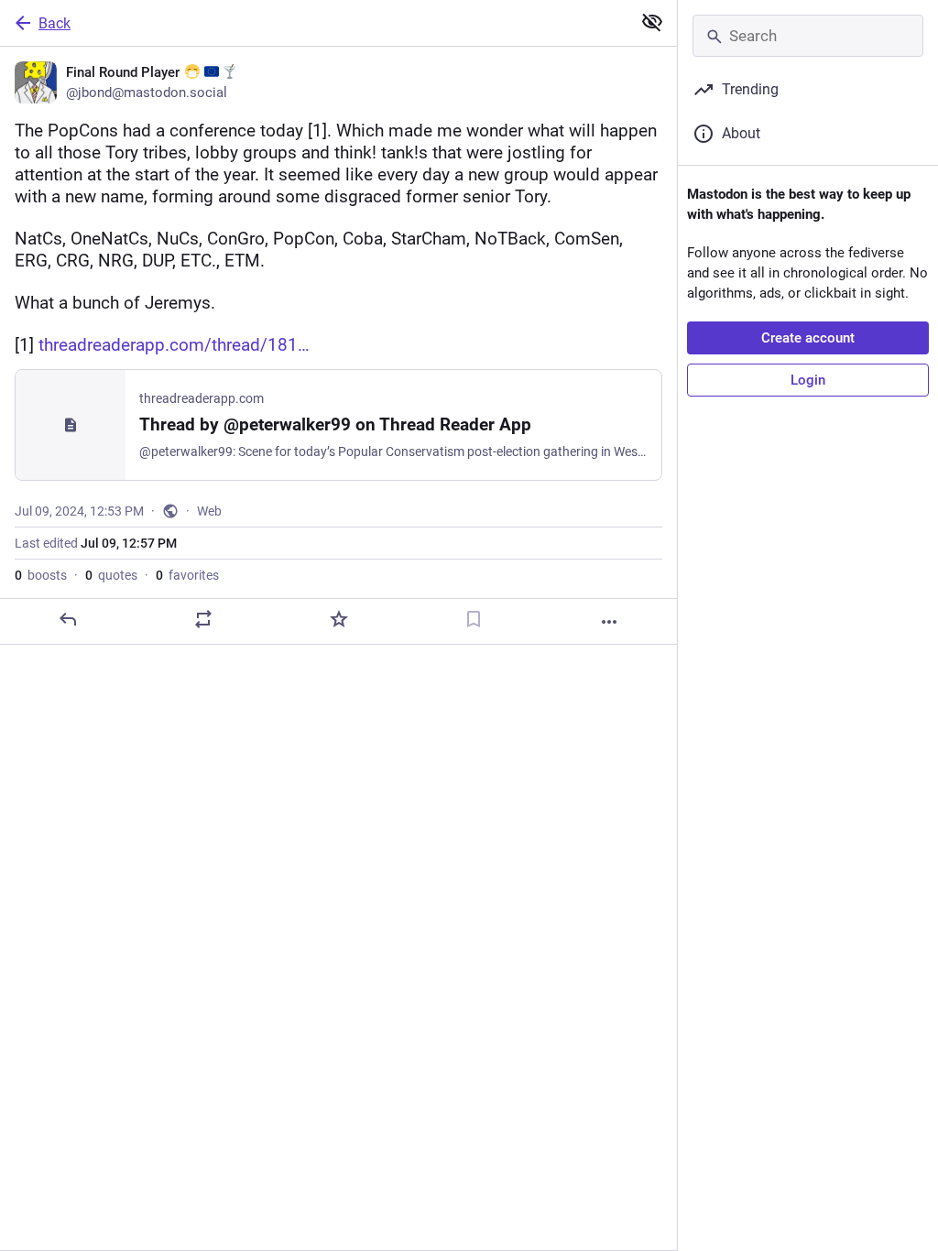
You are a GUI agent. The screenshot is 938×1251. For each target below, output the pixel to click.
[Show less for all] (652, 22)
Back (54, 23)
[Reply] (68, 619)
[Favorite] (339, 619)
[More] (609, 622)
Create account (808, 338)
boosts (41, 575)
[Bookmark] (474, 619)
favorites (187, 575)
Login (808, 380)
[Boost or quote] (203, 619)
